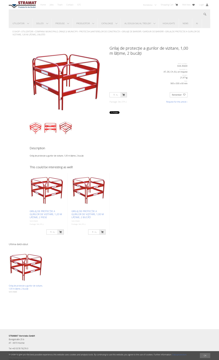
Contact (69, 4)
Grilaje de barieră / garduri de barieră (143, 31)
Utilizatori (27, 31)
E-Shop (16, 31)
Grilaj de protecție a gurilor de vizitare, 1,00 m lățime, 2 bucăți (87, 214)
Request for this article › (176, 101)
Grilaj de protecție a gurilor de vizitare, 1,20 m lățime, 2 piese (46, 214)
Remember (177, 94)
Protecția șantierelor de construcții (99, 31)
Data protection (179, 354)
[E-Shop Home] (22, 4)
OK (205, 355)
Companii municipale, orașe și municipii (56, 31)
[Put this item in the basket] (123, 94)
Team (59, 4)
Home (43, 4)
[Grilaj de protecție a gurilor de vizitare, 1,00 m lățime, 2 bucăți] (26, 267)
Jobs (52, 4)
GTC (79, 4)
